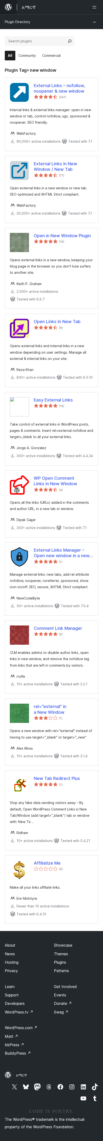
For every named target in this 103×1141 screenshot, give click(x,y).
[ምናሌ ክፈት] (95, 7)
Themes (61, 953)
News (10, 953)
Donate (63, 1003)
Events (60, 995)
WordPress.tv (19, 1012)
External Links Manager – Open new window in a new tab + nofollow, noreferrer (62, 553)
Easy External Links (53, 399)
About (10, 945)
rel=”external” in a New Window (50, 709)
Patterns (61, 970)
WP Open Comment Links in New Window (55, 481)
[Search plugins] (69, 41)
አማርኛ (21, 1075)
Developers (15, 1003)
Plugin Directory (17, 22)
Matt (11, 1036)
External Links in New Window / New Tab (55, 166)
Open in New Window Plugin (62, 235)
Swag (61, 1012)
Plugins (60, 962)
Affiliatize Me (47, 863)
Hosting (11, 962)
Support (12, 995)
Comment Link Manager (58, 628)
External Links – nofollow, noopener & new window (59, 88)
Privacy (11, 970)
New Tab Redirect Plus (57, 778)
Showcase (63, 945)
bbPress (14, 1044)
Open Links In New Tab (57, 321)
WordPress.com (21, 1027)
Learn (10, 986)
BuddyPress (18, 1053)
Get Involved (65, 986)
